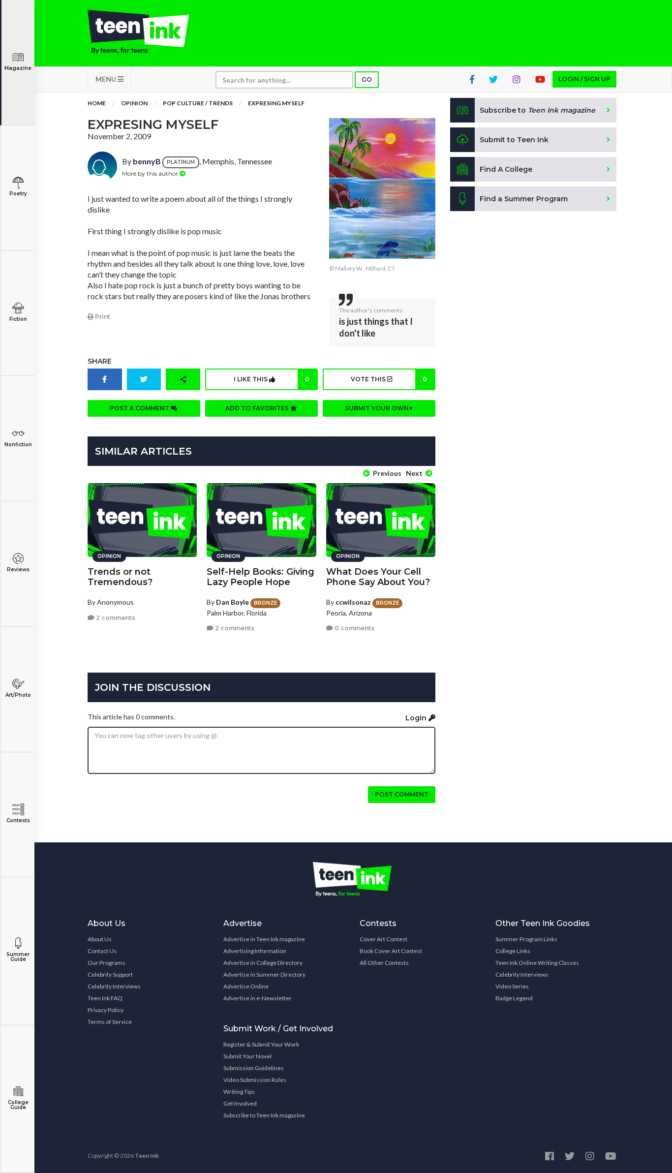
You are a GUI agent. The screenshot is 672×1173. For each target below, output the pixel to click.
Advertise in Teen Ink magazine (264, 939)
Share (100, 361)
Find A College (506, 169)
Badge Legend (514, 998)
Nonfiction (18, 444)
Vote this (389, 379)
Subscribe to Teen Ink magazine (264, 1115)
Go (367, 79)
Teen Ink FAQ (105, 998)
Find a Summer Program (524, 198)
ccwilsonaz (353, 602)
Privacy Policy (105, 1010)
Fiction (18, 319)
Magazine (17, 68)
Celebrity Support (110, 974)
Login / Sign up (584, 79)
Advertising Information (254, 951)
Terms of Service (110, 1021)
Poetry (18, 193)
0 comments (353, 628)
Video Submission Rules (254, 1079)
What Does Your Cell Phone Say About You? (378, 576)
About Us (100, 939)
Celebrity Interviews (114, 986)
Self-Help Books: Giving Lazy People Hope (260, 576)
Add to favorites (257, 408)
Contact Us (102, 951)
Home (97, 103)
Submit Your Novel (247, 1056)
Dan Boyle (232, 602)
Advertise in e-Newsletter (257, 998)
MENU (106, 79)
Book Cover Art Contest (391, 951)
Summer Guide (18, 956)
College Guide (18, 1105)
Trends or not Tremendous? (120, 576)
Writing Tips (239, 1091)
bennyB (147, 161)
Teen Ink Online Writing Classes (537, 962)
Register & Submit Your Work (261, 1044)
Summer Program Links (526, 939)
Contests (18, 820)
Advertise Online (246, 986)
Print (101, 316)
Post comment (401, 794)
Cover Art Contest (383, 939)
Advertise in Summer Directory (264, 974)
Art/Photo (18, 695)
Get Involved (240, 1103)
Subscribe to (537, 110)
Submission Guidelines (253, 1068)
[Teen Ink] (148, 32)
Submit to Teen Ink (514, 139)
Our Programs (106, 962)
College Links (512, 951)
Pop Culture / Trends (198, 103)
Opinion (134, 103)
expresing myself (276, 103)
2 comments (114, 617)
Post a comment (140, 408)
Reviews (18, 569)
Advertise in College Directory (263, 962)
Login (416, 717)
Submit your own (377, 408)
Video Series (512, 986)
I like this (271, 379)
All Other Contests (384, 962)
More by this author (151, 173)
